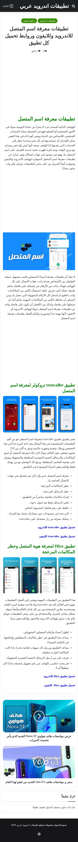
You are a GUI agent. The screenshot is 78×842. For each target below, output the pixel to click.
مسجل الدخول (53, 807)
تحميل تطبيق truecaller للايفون (57, 536)
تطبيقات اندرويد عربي (27, 825)
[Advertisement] (39, 85)
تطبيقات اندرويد (48, 20)
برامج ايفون (29, 20)
